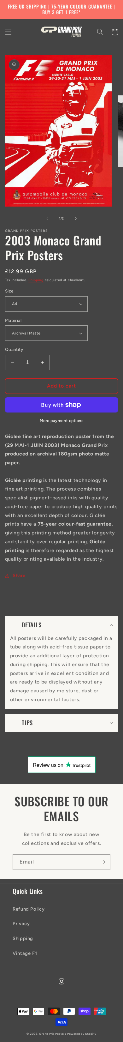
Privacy (21, 923)
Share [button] (19, 575)
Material (13, 320)
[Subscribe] (103, 862)
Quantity (14, 349)
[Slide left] (47, 219)
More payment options (62, 420)
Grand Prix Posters (52, 1033)
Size (9, 290)
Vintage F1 (25, 953)
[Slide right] (76, 219)
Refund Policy (28, 909)
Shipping (36, 280)
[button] (8, 32)
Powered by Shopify (81, 1033)
